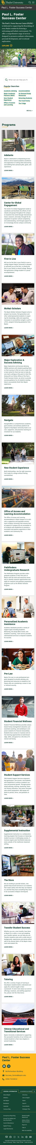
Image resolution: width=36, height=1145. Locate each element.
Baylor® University (16, 1140)
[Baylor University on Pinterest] (26, 1138)
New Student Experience (8, 99)
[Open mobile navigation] (33, 3)
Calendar (5, 1106)
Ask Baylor (6, 1100)
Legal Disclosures (8, 1128)
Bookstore (6, 1103)
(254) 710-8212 (11, 1079)
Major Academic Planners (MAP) (9, 94)
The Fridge (22, 103)
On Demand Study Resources (25, 94)
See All (29, 110)
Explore (5, 46)
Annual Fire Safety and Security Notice (9, 1119)
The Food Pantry (24, 101)
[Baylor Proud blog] (6, 1138)
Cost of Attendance (8, 1123)
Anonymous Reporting (9, 1115)
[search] (28, 3)
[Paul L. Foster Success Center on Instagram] (9, 1066)
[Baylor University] (12, 2)
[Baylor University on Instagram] (14, 1138)
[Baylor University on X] (18, 1138)
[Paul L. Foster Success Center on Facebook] (4, 1066)
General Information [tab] (10, 1091)
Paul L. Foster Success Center (17, 7)
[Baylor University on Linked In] (22, 1138)
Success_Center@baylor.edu (15, 1075)
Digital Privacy (7, 1126)
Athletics (5, 1097)
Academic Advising (10, 91)
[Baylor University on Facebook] (10, 1138)
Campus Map (7, 1109)
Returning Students (25, 98)
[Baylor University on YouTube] (30, 1138)
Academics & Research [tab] (27, 1091)
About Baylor (6, 1095)
